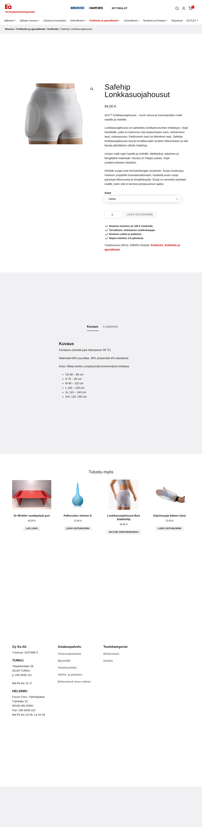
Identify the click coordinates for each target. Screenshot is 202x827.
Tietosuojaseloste (69, 653)
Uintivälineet (77, 20)
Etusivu (9, 29)
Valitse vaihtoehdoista (124, 532)
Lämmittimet (130, 20)
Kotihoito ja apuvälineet (103, 20)
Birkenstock (111, 653)
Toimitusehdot (67, 667)
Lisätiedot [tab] (110, 326)
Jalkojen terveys (28, 20)
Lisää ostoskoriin (140, 214)
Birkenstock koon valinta (74, 681)
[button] (177, 8)
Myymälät (120, 8)
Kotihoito (53, 29)
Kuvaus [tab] (92, 326)
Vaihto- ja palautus (70, 674)
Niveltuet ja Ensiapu (154, 20)
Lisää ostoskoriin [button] (77, 528)
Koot (108, 192)
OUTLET (191, 20)
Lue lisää (32, 528)
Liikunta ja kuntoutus (54, 20)
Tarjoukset (177, 20)
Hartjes (108, 660)
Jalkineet (9, 20)
